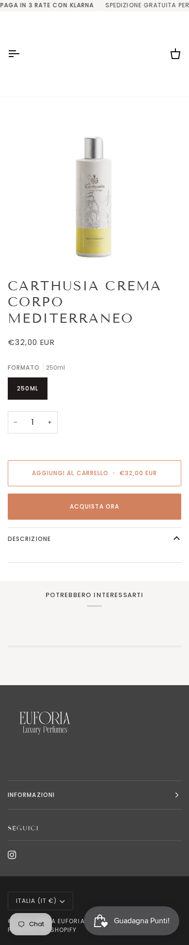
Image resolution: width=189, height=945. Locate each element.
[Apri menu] (22, 53)
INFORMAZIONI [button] (31, 795)
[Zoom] (94, 183)
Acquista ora (95, 506)
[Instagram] (12, 855)
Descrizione (29, 539)
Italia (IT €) (36, 901)
